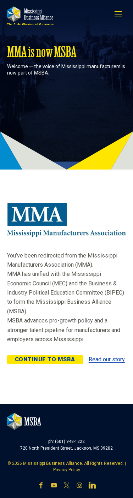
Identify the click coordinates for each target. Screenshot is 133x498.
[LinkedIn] (92, 485)
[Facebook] (41, 485)
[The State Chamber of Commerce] (30, 14)
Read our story (107, 359)
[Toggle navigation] (118, 14)
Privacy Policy (66, 469)
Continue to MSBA (45, 359)
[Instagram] (79, 485)
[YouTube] (54, 485)
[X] (67, 485)
